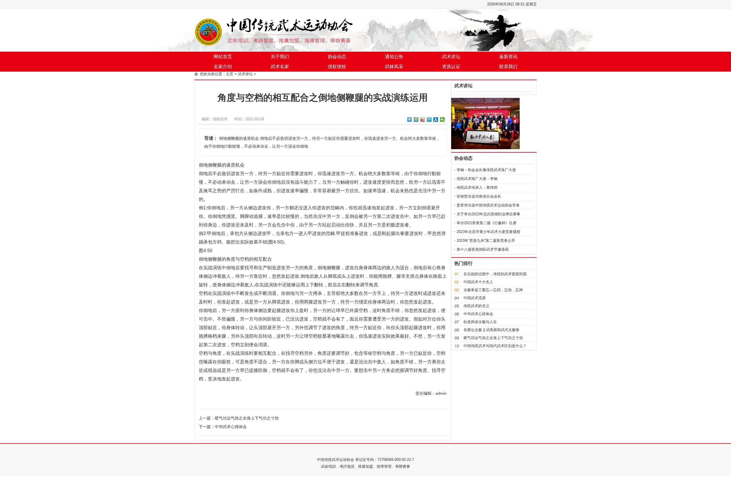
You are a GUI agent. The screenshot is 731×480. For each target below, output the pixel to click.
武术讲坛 (451, 56)
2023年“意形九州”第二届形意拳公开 (486, 240)
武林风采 (394, 66)
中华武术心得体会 (478, 314)
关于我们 (280, 56)
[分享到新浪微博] (422, 119)
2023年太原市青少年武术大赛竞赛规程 (488, 232)
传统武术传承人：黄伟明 (477, 187)
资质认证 (451, 66)
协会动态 (337, 56)
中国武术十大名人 (478, 282)
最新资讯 (508, 56)
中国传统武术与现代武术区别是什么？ (495, 346)
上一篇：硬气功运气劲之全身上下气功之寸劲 (239, 418)
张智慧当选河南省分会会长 (479, 196)
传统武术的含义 (476, 306)
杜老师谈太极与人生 (480, 322)
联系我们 (508, 66)
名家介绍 (223, 66)
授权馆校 (337, 66)
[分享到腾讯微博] (429, 119)
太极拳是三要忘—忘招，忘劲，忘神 (493, 290)
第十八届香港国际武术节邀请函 (483, 249)
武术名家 (280, 66)
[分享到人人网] (435, 119)
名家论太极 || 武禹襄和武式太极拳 (491, 330)
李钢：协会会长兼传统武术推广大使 (486, 170)
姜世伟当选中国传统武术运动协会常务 (488, 205)
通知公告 (394, 56)
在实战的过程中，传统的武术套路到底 (495, 274)
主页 (229, 74)
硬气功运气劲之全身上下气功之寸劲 (493, 338)
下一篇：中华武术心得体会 (223, 426)
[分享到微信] (442, 119)
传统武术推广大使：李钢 (477, 179)
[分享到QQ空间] (416, 119)
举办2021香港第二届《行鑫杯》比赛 (487, 223)
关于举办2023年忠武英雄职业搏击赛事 (488, 214)
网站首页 (223, 56)
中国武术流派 (474, 298)
